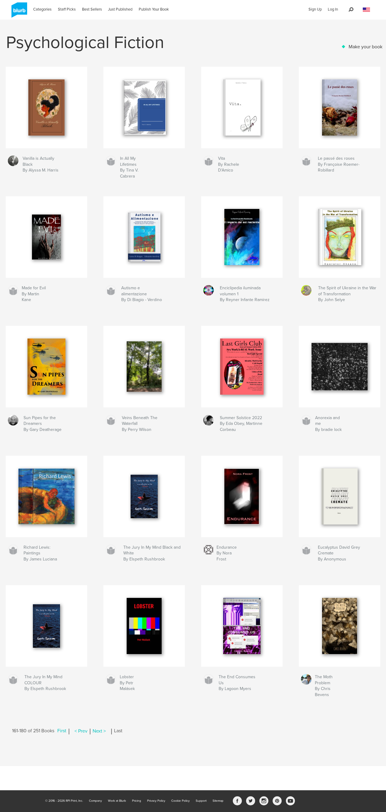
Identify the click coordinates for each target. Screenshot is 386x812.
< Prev (80, 731)
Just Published (120, 9)
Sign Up (315, 9)
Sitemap (218, 801)
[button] (366, 10)
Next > (99, 731)
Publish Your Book (154, 9)
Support (201, 801)
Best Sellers (92, 9)
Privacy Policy (156, 801)
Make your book (365, 47)
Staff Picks (67, 9)
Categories (42, 9)
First (61, 731)
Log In (333, 9)
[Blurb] (18, 12)
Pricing (136, 801)
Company (95, 801)
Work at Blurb (117, 801)
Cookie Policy (180, 801)
